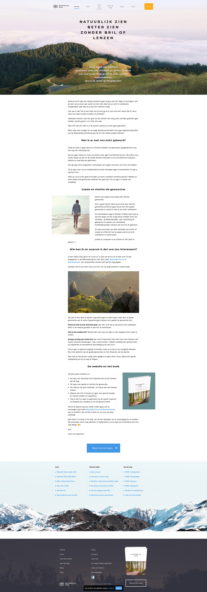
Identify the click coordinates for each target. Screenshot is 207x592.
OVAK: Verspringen (130, 476)
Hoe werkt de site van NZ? (64, 495)
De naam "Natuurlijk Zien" (101, 563)
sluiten (119, 588)
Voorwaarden (96, 572)
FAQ (133, 7)
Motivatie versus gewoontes (99, 495)
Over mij (94, 559)
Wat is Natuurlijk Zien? (63, 481)
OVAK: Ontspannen (130, 472)
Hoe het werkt (99, 7)
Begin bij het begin (102, 448)
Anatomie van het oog (97, 476)
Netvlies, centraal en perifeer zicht (102, 481)
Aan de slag (110, 7)
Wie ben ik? (59, 490)
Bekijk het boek (135, 583)
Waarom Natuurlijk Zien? (64, 476)
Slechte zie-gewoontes (131, 490)
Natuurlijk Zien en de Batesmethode (100, 409)
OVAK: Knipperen (129, 486)
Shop (149, 7)
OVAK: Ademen (128, 481)
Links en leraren (97, 568)
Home (76, 7)
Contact (94, 554)
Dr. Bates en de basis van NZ (99, 486)
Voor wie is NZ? (60, 486)
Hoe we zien (93, 472)
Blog (122, 7)
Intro (88, 7)
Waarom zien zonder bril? (64, 472)
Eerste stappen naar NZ (98, 490)
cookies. (111, 588)
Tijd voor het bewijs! (130, 495)
